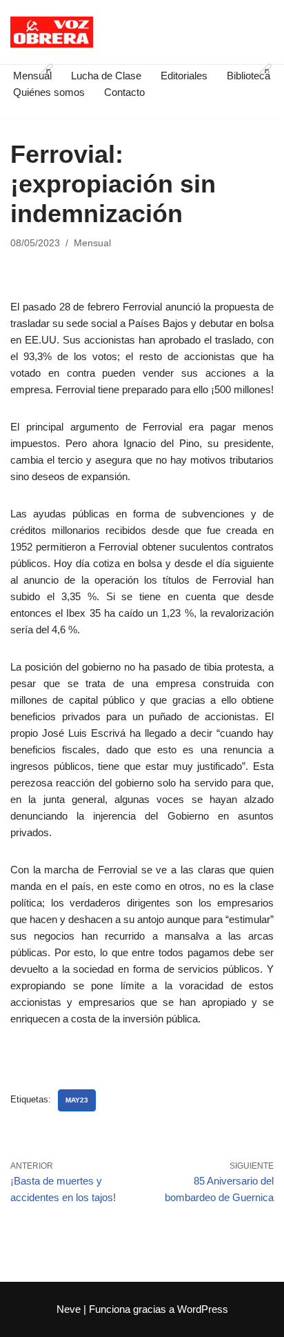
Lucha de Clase (106, 75)
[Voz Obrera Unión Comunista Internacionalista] (51, 32)
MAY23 (76, 1100)
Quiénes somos (49, 92)
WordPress (202, 1309)
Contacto (124, 92)
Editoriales (184, 75)
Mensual (92, 243)
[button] (47, 70)
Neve (69, 1309)
